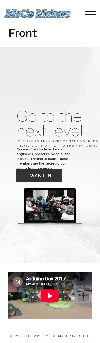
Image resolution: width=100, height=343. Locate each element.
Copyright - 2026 (25, 336)
